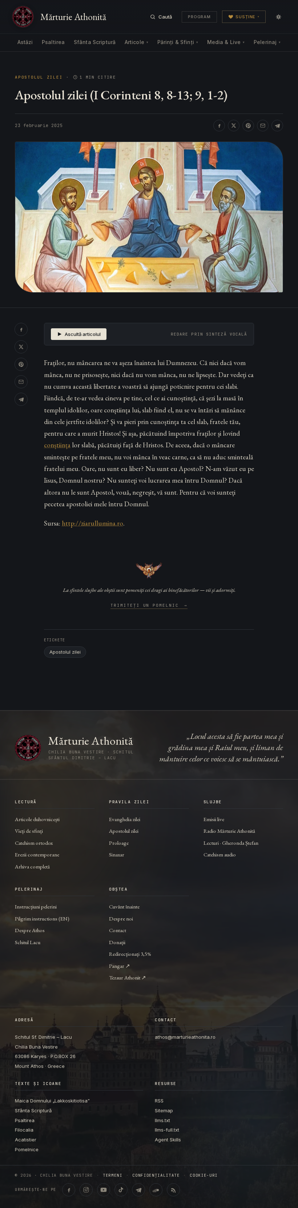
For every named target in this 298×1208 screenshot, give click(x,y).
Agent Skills (168, 1139)
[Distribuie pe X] (233, 125)
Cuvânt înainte (124, 906)
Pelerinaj (267, 42)
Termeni (112, 1175)
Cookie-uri (204, 1175)
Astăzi (25, 42)
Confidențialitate (156, 1175)
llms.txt (162, 1120)
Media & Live (226, 42)
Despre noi (121, 918)
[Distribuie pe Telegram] (277, 125)
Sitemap (164, 1110)
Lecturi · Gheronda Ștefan (231, 842)
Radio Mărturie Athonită (229, 830)
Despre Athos (30, 930)
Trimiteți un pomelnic (149, 605)
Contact (117, 930)
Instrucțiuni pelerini (36, 906)
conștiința (57, 444)
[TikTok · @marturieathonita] (121, 1189)
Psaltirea (53, 42)
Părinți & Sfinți (177, 42)
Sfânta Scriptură (95, 42)
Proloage (119, 842)
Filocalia (24, 1130)
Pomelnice (27, 1149)
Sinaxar (116, 854)
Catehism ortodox (34, 842)
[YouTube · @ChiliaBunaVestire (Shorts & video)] (103, 1189)
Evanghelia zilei (124, 819)
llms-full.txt (167, 1130)
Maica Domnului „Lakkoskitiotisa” (52, 1101)
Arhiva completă (32, 866)
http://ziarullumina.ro (92, 523)
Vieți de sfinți (29, 830)
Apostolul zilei (39, 77)
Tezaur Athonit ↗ (127, 977)
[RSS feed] (173, 1189)
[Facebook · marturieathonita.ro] (68, 1189)
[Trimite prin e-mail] (263, 125)
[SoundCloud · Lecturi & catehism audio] (155, 1189)
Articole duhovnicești (37, 819)
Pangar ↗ (119, 965)
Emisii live (214, 819)
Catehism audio (220, 854)
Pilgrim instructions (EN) (42, 918)
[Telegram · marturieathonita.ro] (138, 1189)
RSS (159, 1101)
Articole (136, 42)
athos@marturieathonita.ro (185, 1037)
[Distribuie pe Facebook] (219, 125)
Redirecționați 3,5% (130, 953)
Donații (117, 942)
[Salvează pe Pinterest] (248, 125)
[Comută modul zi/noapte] (278, 17)
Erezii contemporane (37, 854)
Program (199, 16)
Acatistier (25, 1139)
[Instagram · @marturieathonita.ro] (86, 1189)
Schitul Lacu (27, 942)
